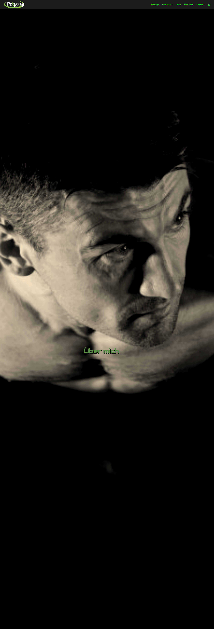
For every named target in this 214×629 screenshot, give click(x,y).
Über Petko (188, 5)
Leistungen (166, 5)
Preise (178, 5)
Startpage (155, 5)
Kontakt (199, 5)
